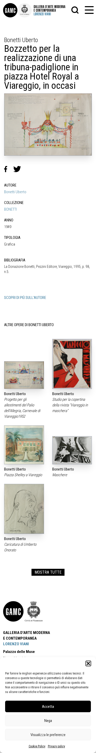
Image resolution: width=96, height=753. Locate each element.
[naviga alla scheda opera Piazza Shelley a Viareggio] (24, 445)
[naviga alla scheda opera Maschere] (72, 450)
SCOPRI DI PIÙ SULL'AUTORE (25, 297)
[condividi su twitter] (19, 169)
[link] (10, 10)
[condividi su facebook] (8, 169)
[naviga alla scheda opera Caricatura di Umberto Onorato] (24, 509)
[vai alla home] (13, 611)
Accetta (48, 706)
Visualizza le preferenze (48, 734)
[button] (88, 663)
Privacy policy (56, 746)
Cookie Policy (37, 746)
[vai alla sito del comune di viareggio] (34, 611)
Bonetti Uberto (15, 192)
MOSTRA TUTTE (48, 572)
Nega (48, 720)
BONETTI (10, 209)
